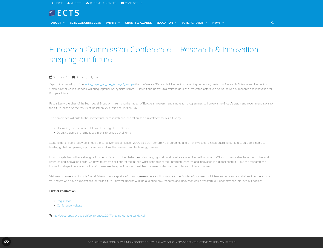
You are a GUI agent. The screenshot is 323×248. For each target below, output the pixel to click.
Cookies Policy (143, 242)
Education (164, 22)
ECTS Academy (193, 22)
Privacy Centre (188, 242)
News (216, 22)
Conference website (69, 205)
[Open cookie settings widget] (6, 241)
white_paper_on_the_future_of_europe (110, 84)
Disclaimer (124, 242)
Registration (64, 201)
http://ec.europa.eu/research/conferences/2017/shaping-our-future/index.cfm (100, 216)
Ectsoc (64, 13)
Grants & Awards (138, 22)
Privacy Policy (166, 242)
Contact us (228, 242)
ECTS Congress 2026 (85, 22)
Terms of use (209, 242)
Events (110, 22)
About (56, 22)
